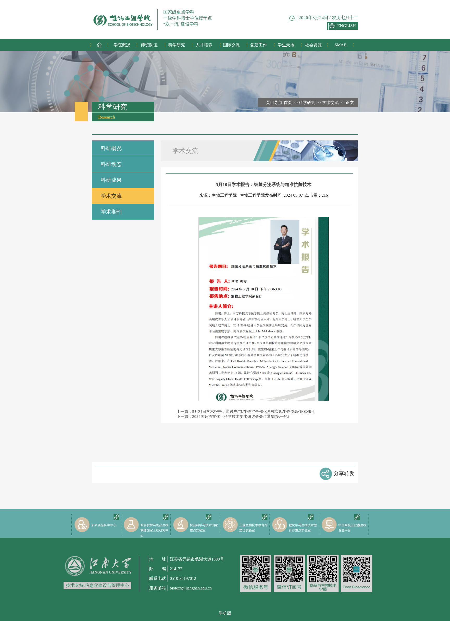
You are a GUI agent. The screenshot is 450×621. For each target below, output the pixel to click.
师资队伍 (149, 45)
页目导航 (274, 102)
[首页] (99, 47)
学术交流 (330, 102)
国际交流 (231, 45)
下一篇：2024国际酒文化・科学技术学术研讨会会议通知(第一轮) (233, 416)
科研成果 (111, 180)
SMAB (341, 45)
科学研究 (176, 45)
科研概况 (111, 148)
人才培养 (204, 45)
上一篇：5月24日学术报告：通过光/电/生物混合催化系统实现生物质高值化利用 (245, 411)
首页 (288, 102)
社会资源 (313, 45)
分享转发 (344, 473)
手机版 (225, 613)
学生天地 (286, 45)
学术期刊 (111, 212)
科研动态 (111, 164)
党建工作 (258, 45)
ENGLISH (346, 25)
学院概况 (122, 45)
